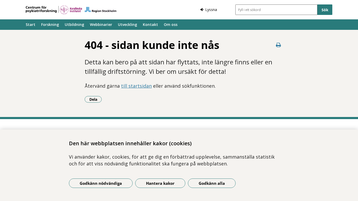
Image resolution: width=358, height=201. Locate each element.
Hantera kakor (160, 183)
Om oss (170, 24)
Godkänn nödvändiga (101, 183)
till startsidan (136, 86)
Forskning (50, 24)
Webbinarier (101, 24)
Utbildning (74, 24)
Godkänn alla (212, 183)
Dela (95, 99)
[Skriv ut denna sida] (278, 44)
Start (30, 24)
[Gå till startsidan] (71, 9)
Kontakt (150, 24)
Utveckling (127, 24)
